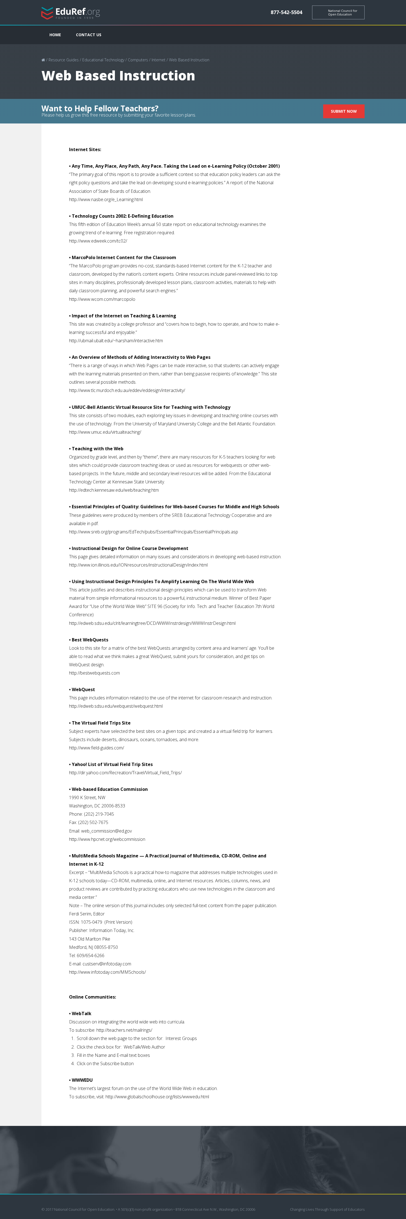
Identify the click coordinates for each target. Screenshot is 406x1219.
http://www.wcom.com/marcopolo (102, 299)
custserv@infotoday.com (107, 964)
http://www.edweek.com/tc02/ (98, 241)
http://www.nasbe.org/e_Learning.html (106, 199)
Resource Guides (64, 59)
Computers (138, 59)
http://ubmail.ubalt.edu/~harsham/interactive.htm (116, 341)
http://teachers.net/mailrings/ (124, 1030)
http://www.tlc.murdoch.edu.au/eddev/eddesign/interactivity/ (127, 390)
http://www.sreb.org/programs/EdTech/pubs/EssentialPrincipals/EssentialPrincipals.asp (153, 532)
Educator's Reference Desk (70, 13)
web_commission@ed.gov (106, 831)
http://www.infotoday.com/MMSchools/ (107, 972)
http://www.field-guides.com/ (96, 748)
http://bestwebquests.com (94, 673)
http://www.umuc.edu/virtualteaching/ (105, 432)
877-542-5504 (286, 12)
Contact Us (88, 34)
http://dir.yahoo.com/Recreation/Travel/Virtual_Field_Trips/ (125, 773)
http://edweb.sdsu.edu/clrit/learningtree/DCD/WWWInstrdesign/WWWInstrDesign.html (152, 623)
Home (55, 34)
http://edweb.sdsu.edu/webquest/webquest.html (116, 706)
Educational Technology (103, 59)
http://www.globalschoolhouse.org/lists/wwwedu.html (157, 1097)
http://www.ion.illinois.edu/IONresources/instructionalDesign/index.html (138, 565)
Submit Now (344, 111)
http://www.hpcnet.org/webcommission (107, 839)
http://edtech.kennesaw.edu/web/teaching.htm (114, 490)
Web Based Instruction (189, 59)
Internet (158, 59)
